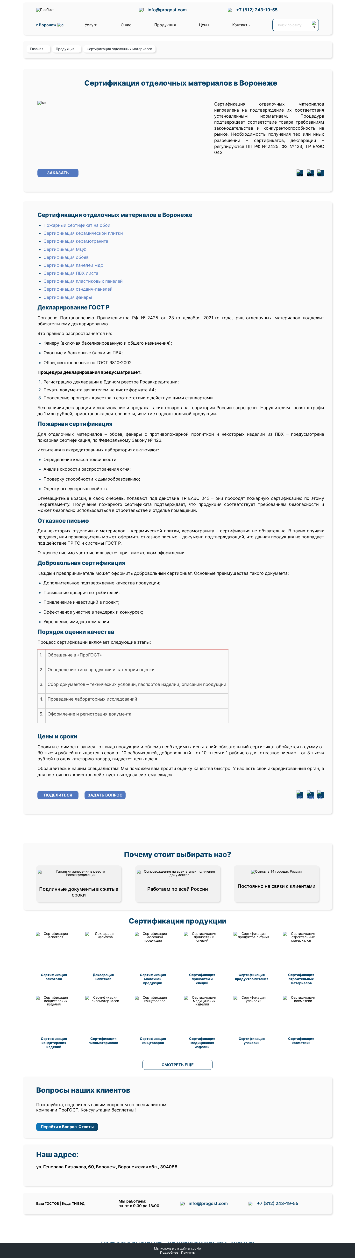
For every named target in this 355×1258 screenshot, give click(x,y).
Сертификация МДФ (64, 249)
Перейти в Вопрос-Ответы (67, 1126)
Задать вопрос (105, 795)
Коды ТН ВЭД (73, 1203)
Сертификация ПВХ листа (70, 273)
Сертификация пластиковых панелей (83, 281)
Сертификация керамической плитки (83, 233)
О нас (126, 24)
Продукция (165, 24)
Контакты (241, 24)
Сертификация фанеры (67, 297)
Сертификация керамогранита (75, 241)
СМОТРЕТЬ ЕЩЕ (178, 1064)
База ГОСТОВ (47, 1203)
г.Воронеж (46, 25)
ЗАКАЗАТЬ (58, 172)
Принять (188, 1252)
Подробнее (169, 1252)
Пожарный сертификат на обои (76, 225)
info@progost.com (167, 9)
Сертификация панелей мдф (73, 265)
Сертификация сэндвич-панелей (78, 289)
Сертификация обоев (66, 257)
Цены (204, 24)
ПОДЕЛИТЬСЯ (58, 795)
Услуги (91, 24)
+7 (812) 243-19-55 (256, 9)
